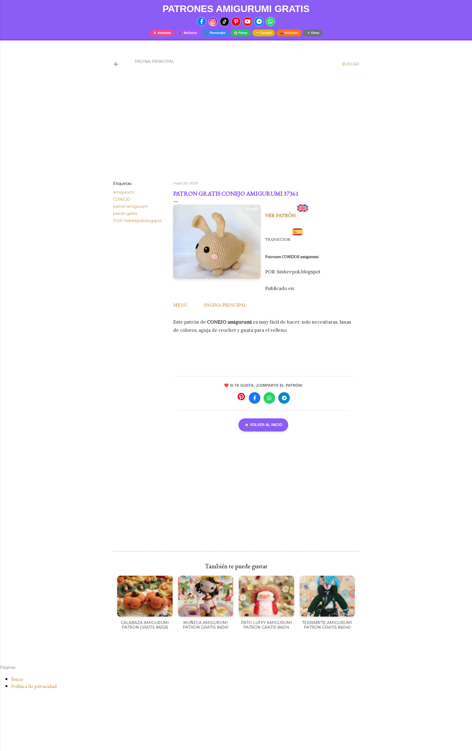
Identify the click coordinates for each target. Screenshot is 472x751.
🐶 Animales (162, 32)
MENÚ (180, 305)
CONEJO (121, 199)
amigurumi (123, 192)
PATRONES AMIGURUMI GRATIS (236, 8)
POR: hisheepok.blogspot (137, 220)
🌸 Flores (240, 32)
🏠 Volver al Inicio (263, 425)
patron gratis (125, 213)
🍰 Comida (264, 32)
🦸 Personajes (215, 32)
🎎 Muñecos (188, 32)
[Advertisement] (236, 129)
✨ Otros (312, 32)
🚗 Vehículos (289, 32)
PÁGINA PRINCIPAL (225, 305)
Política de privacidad (34, 686)
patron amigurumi (130, 206)
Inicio (17, 678)
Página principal (154, 61)
